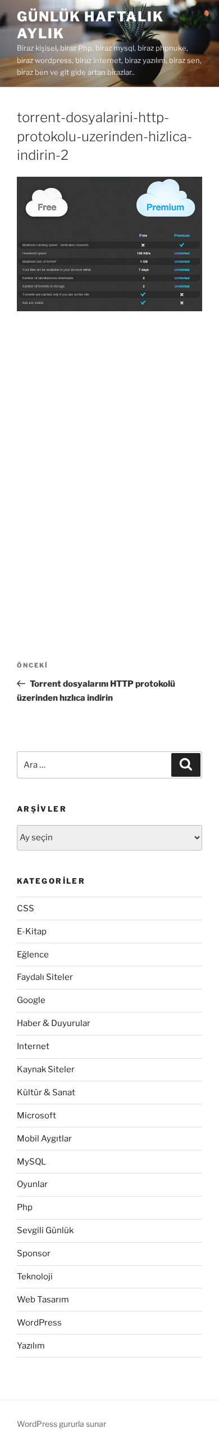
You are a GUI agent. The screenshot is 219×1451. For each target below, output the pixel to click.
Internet (33, 1046)
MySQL (31, 1162)
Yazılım (31, 1346)
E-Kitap (32, 931)
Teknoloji (35, 1276)
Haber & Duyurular (53, 1023)
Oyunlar (32, 1184)
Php (25, 1207)
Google (31, 1000)
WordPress (39, 1323)
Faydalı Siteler (45, 977)
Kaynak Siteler (46, 1069)
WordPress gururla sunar (61, 1423)
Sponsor (34, 1253)
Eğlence (33, 955)
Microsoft (36, 1115)
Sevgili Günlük (45, 1230)
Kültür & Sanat (46, 1092)
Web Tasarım (43, 1300)
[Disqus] (109, 469)
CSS (25, 908)
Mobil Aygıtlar (44, 1139)
